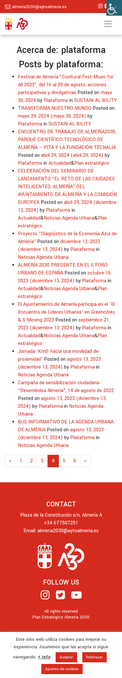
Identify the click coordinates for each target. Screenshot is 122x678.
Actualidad (59, 163)
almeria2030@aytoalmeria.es (39, 7)
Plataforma (56, 100)
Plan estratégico (91, 163)
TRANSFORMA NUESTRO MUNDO (54, 108)
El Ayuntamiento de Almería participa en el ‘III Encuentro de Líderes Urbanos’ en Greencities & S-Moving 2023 (66, 312)
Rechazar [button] (94, 657)
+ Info (44, 657)
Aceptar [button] (66, 657)
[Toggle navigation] (108, 24)
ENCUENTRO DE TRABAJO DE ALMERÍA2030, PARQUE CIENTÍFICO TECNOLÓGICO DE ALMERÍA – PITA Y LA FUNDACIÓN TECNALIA (67, 139)
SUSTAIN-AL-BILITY (95, 100)
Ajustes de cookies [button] (62, 669)
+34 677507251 (61, 523)
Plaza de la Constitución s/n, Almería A (61, 515)
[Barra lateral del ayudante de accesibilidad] (114, 8)
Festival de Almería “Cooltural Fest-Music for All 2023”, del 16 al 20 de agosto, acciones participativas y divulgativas (66, 85)
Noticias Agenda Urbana (69, 218)
